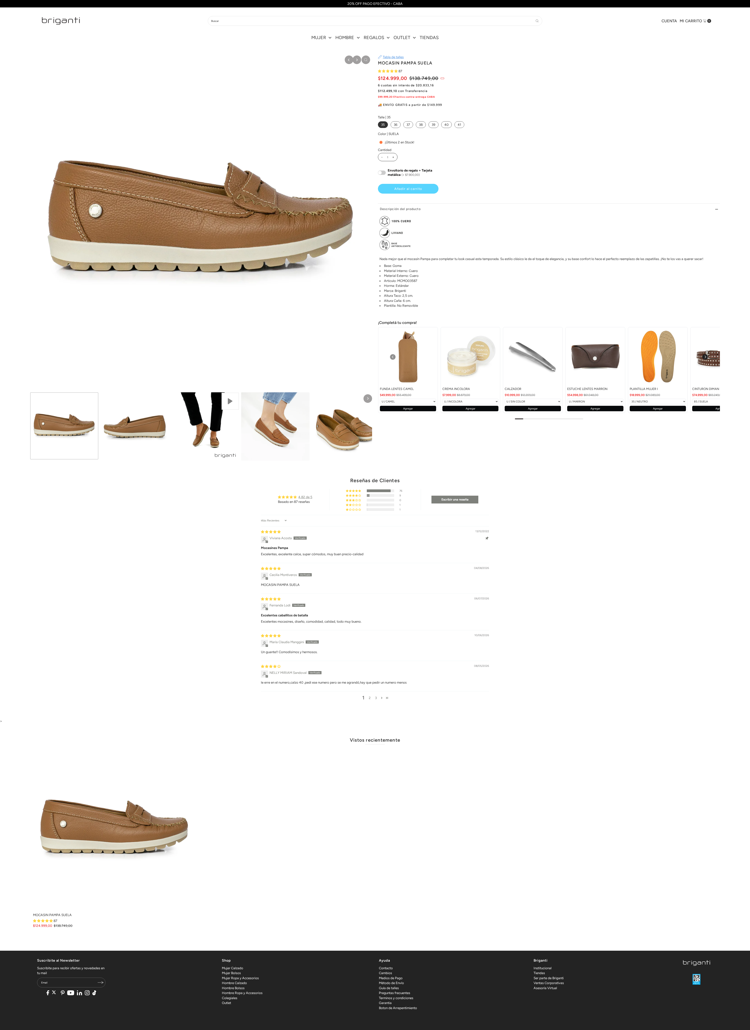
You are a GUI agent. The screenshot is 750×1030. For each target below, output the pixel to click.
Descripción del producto (400, 209)
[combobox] (375, 21)
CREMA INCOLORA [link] (456, 389)
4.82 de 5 (305, 497)
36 (395, 125)
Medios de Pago (391, 978)
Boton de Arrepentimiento (398, 1008)
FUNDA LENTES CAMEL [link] (397, 389)
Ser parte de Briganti (549, 978)
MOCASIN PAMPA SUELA (52, 915)
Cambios (385, 973)
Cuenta (669, 21)
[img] (271, 532)
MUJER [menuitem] (318, 37)
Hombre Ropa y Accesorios (242, 993)
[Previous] (349, 59)
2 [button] (370, 698)
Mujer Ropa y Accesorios (240, 978)
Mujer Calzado (232, 968)
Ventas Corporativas (549, 983)
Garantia (385, 1003)
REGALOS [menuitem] (374, 37)
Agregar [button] (408, 408)
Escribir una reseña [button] (455, 499)
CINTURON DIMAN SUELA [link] (710, 389)
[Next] (357, 59)
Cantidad (384, 150)
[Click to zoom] (366, 59)
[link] (408, 357)
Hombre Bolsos (233, 988)
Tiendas (539, 973)
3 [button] (376, 698)
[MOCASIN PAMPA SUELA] (114, 829)
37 (408, 125)
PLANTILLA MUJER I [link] (644, 389)
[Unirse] (100, 982)
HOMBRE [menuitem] (344, 37)
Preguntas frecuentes (394, 993)
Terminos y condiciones (396, 998)
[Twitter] (55, 993)
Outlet (226, 1003)
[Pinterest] (62, 993)
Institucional (543, 968)
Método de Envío (391, 983)
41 (459, 125)
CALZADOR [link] (513, 389)
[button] (388, 71)
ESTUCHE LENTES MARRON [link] (587, 389)
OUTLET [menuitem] (402, 37)
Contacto (386, 968)
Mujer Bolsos (231, 973)
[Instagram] (87, 993)
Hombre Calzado (234, 983)
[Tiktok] (94, 993)
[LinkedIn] (79, 993)
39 (433, 125)
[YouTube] (70, 993)
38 (421, 125)
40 (446, 125)
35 (383, 125)
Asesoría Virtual (545, 988)
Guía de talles (389, 988)
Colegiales (229, 998)
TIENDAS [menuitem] (429, 37)
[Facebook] (47, 993)
